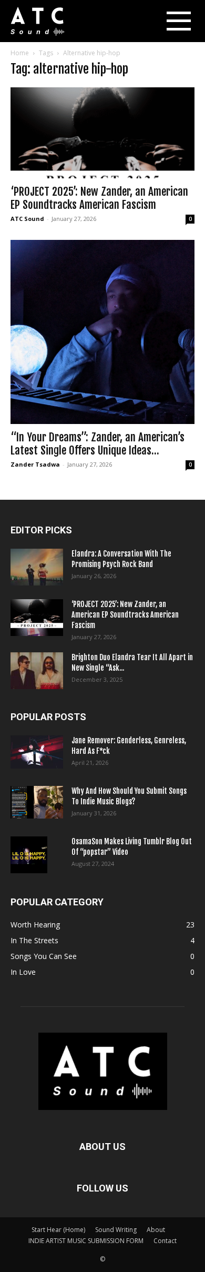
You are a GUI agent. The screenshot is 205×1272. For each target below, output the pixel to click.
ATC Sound (27, 219)
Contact (165, 1240)
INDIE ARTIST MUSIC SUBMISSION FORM (86, 1240)
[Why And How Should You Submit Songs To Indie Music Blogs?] (37, 802)
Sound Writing (116, 1229)
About (156, 1229)
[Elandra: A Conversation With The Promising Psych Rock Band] (37, 567)
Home (20, 52)
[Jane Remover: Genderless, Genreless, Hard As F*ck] (37, 752)
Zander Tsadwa (35, 464)
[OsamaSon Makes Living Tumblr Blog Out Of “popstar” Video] (29, 854)
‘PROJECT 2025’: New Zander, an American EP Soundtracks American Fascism (99, 198)
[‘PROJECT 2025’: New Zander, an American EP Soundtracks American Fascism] (102, 132)
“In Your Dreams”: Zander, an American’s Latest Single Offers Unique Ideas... (97, 443)
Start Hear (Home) (58, 1229)
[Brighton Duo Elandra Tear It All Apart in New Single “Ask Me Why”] (37, 670)
